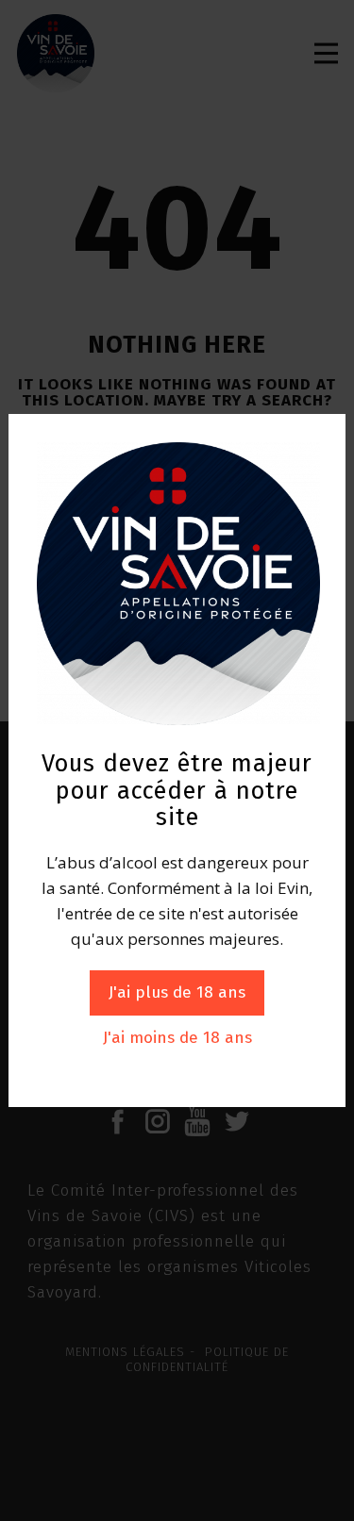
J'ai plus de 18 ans (177, 992)
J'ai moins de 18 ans (177, 1038)
